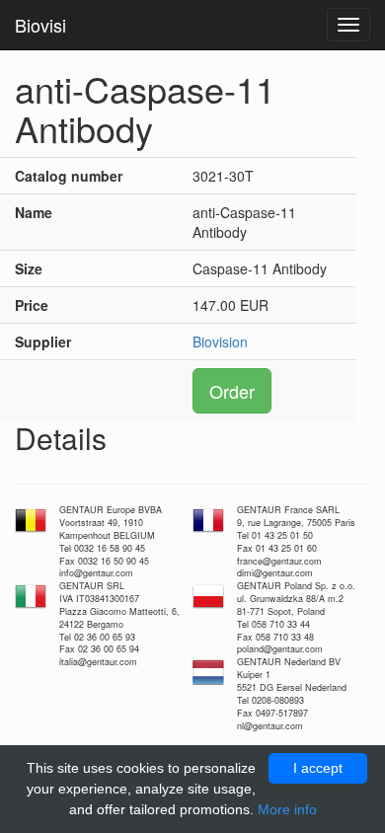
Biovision (220, 341)
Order (232, 391)
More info (287, 809)
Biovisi (40, 25)
